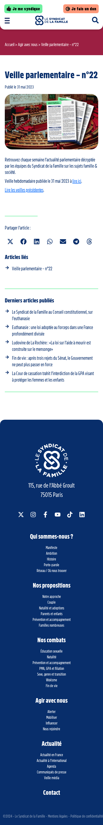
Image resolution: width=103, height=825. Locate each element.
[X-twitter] (21, 515)
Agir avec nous (28, 44)
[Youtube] (58, 515)
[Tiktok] (70, 515)
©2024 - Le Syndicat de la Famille (24, 816)
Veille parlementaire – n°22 (32, 268)
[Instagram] (33, 515)
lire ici (76, 181)
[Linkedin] (82, 515)
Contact (51, 793)
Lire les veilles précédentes (24, 190)
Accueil (9, 44)
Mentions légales (58, 816)
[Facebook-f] (45, 515)
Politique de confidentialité (86, 816)
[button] (10, 241)
